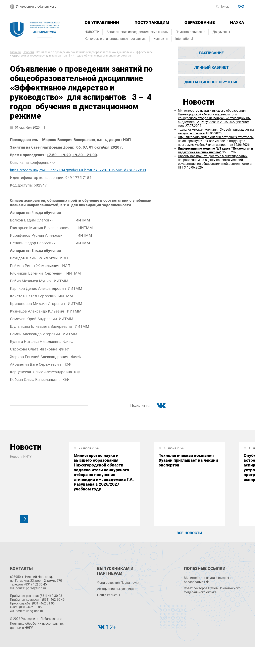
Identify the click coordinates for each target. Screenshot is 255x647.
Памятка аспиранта (190, 32)
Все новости (189, 533)
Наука (237, 22)
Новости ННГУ (20, 456)
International (184, 39)
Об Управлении (102, 22)
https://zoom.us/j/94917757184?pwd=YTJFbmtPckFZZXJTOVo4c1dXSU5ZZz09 (78, 170)
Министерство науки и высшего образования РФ (207, 580)
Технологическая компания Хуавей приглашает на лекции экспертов (188, 460)
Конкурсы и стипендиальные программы (115, 39)
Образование (199, 22)
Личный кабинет (211, 67)
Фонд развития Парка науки (118, 582)
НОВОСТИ (92, 32)
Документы (221, 32)
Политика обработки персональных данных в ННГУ (37, 626)
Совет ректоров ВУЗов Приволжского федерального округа (212, 590)
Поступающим (151, 22)
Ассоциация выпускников (116, 589)
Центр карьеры (108, 595)
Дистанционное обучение (211, 82)
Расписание (211, 53)
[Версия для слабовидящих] (240, 5)
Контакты (160, 39)
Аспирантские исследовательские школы (137, 32)
